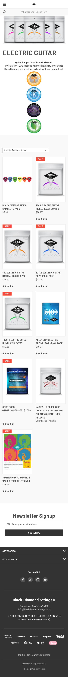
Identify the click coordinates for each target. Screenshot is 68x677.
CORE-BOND (8, 407)
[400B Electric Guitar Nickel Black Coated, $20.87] (50, 179)
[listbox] (30, 150)
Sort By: (7, 150)
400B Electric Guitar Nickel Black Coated (47, 207)
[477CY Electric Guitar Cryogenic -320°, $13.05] (50, 247)
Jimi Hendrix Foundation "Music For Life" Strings (16, 479)
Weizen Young (38, 669)
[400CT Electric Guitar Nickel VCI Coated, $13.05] (17, 314)
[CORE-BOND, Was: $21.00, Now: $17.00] (17, 381)
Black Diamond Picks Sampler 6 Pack (14, 207)
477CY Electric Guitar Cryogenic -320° (48, 274)
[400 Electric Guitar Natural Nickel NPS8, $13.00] (17, 247)
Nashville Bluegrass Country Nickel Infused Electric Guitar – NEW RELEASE (49, 412)
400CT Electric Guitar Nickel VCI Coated (14, 341)
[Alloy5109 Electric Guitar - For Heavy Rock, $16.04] (50, 314)
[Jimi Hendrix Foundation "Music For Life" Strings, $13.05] (17, 452)
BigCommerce (39, 664)
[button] (34, 79)
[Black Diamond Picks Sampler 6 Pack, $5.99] (17, 179)
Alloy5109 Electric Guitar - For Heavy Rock (49, 341)
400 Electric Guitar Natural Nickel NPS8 (13, 274)
